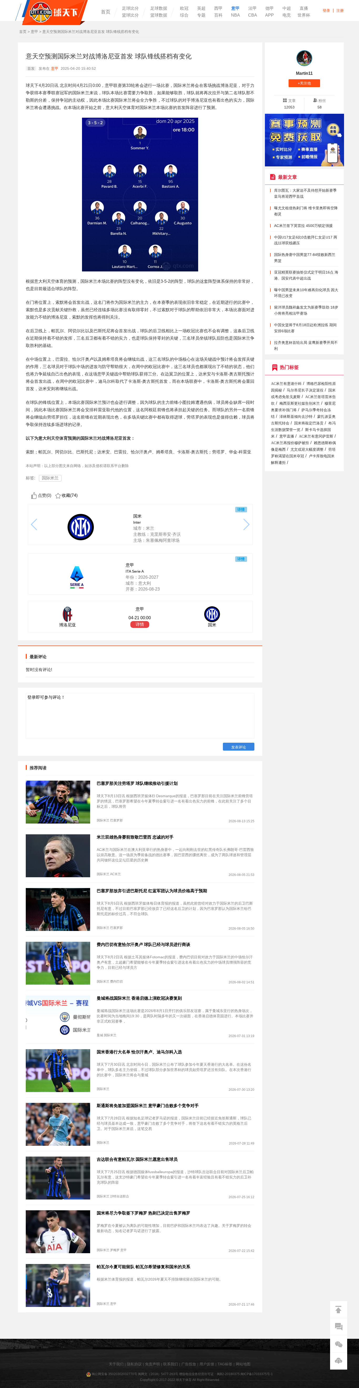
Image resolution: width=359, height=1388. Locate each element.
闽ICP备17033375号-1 (256, 1374)
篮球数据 (158, 15)
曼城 (100, 1035)
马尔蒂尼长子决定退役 (305, 390)
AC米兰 (115, 874)
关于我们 (116, 1364)
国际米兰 (50, 478)
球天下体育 (51, 12)
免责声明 (152, 1364)
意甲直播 (286, 436)
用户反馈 (206, 1364)
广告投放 (188, 1364)
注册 (340, 10)
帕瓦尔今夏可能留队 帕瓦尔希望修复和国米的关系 (143, 1267)
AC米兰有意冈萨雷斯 (316, 436)
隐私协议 (134, 1364)
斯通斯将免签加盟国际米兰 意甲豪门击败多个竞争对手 (148, 1105)
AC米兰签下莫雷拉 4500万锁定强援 (303, 226)
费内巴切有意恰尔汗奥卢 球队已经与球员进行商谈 (143, 944)
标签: (30, 478)
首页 (105, 11)
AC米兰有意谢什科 (286, 384)
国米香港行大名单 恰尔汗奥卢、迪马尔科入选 (139, 1052)
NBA (235, 15)
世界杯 (304, 15)
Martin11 (304, 73)
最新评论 (38, 657)
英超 (201, 8)
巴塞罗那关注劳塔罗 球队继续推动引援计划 (137, 783)
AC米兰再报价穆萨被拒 (290, 443)
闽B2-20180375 (228, 1374)
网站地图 (243, 1364)
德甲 (269, 8)
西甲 (218, 8)
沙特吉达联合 (119, 1196)
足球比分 (130, 8)
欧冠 (184, 8)
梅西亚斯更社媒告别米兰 (299, 403)
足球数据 (158, 8)
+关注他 (304, 83)
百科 (218, 15)
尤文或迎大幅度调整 (307, 450)
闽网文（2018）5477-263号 (158, 1374)
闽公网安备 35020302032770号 (114, 1374)
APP (269, 15)
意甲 (235, 8)
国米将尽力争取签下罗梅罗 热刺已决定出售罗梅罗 (143, 1213)
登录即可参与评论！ (46, 697)
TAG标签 (225, 1364)
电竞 (287, 15)
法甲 (252, 8)
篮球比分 (130, 15)
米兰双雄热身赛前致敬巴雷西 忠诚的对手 (135, 837)
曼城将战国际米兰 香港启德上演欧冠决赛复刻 (139, 998)
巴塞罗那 (116, 820)
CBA (252, 15)
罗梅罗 (115, 1250)
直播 (304, 8)
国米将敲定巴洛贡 (309, 423)
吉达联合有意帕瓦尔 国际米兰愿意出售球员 (137, 1159)
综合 (184, 15)
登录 (326, 10)
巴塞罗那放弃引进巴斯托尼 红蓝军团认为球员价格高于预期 (152, 891)
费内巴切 (116, 981)
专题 (201, 15)
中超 (287, 8)
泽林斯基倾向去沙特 (295, 417)
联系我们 (170, 1364)
